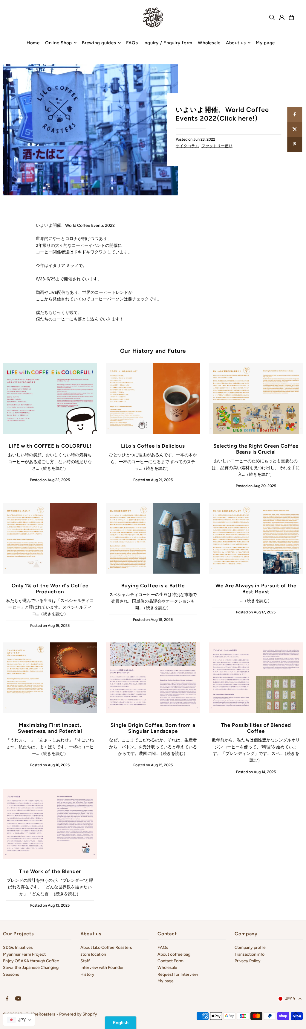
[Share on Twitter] (294, 129)
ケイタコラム (187, 146)
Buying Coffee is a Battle (152, 586)
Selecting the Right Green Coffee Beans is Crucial (255, 449)
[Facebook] (7, 998)
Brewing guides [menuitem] (99, 42)
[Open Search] (272, 17)
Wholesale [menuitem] (209, 42)
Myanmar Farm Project (24, 954)
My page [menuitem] (265, 42)
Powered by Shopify (78, 1014)
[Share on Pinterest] (294, 144)
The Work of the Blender (50, 871)
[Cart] (291, 17)
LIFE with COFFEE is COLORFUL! (50, 446)
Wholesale (167, 967)
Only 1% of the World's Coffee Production (50, 589)
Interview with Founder (102, 967)
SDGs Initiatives (18, 947)
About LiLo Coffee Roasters (106, 947)
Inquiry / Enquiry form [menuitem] (168, 42)
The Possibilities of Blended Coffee (256, 728)
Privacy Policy (248, 960)
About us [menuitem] (236, 42)
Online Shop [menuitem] (58, 42)
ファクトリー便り (216, 146)
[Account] (281, 17)
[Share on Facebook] (294, 114)
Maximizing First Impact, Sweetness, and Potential (50, 728)
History (87, 974)
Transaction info (249, 954)
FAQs (162, 947)
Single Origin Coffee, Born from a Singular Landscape (153, 728)
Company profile (250, 947)
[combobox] (19, 1019)
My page (165, 981)
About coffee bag (173, 954)
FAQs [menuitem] (132, 42)
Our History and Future (153, 350)
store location (93, 954)
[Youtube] (18, 998)
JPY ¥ (290, 998)
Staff (85, 960)
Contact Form (170, 960)
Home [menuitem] (33, 42)
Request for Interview (177, 974)
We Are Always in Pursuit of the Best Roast (255, 589)
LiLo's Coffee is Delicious (153, 446)
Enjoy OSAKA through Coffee (31, 960)
